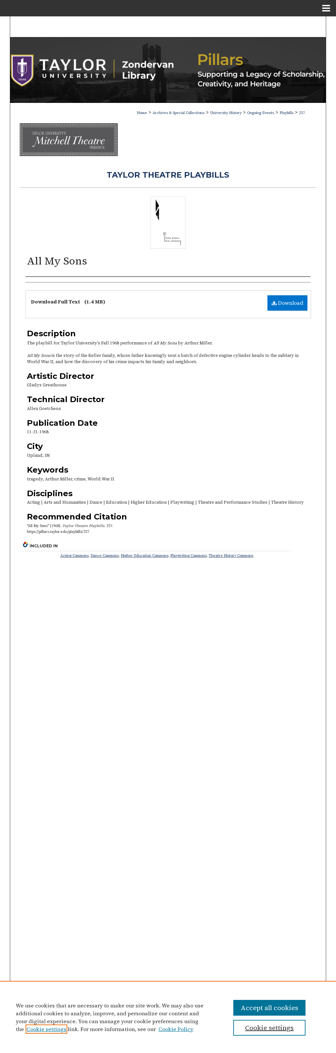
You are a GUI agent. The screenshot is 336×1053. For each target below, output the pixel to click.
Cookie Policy (175, 1029)
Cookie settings (46, 1029)
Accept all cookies (269, 1007)
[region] (168, 1017)
